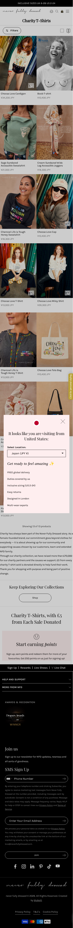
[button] (62, 421)
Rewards (25, 667)
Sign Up (12, 667)
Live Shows (41, 667)
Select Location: (16, 447)
